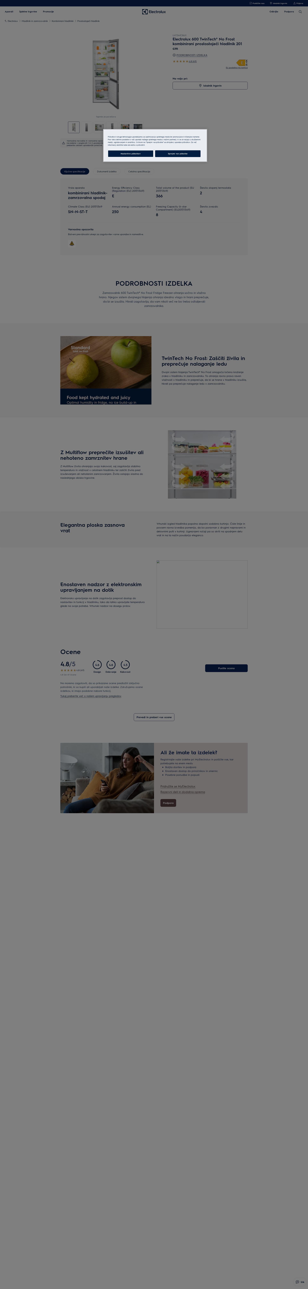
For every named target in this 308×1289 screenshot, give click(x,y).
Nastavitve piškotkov (131, 153)
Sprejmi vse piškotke (178, 153)
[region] (155, 145)
